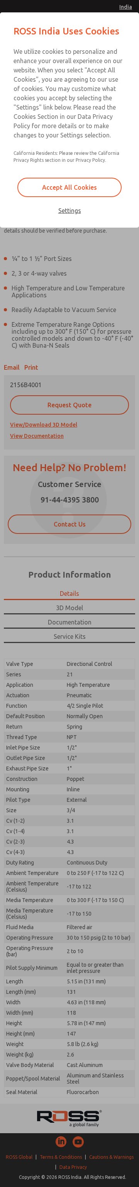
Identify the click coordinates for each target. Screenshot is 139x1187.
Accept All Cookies (69, 187)
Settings (69, 210)
